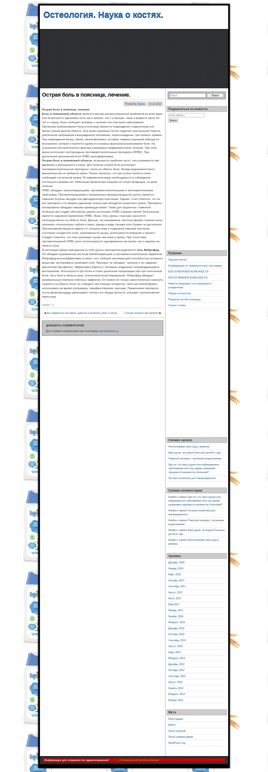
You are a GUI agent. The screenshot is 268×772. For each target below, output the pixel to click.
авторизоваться (109, 331)
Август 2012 (175, 682)
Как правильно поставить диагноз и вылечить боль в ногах (82, 312)
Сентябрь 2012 (177, 676)
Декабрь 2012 (176, 664)
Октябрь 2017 (176, 580)
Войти (171, 724)
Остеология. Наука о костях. (103, 14)
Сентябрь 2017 (177, 586)
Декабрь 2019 (176, 562)
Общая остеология (179, 293)
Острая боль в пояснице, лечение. (86, 95)
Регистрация (175, 718)
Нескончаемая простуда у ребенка (189, 446)
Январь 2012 (175, 700)
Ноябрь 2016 (175, 616)
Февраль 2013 (176, 658)
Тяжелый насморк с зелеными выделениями (194, 458)
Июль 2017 (174, 598)
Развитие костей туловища (184, 299)
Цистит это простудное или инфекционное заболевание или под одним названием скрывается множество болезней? (193, 468)
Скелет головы (177, 305)
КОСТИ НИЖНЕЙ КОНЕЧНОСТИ (187, 277)
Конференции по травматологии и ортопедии (195, 265)
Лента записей (177, 730)
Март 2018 (174, 574)
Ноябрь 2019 (175, 568)
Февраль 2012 (176, 694)
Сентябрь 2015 (177, 640)
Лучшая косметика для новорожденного (192, 478)
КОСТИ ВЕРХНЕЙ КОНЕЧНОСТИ (188, 271)
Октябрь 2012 (176, 670)
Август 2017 (175, 592)
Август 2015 (175, 646)
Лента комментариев (180, 736)
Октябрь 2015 (176, 634)
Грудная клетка (177, 259)
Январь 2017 (175, 610)
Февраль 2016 (176, 622)
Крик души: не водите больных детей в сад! (194, 452)
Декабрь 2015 (176, 628)
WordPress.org (176, 742)
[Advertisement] (134, 58)
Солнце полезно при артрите (141, 312)
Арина (141, 103)
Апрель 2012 (175, 688)
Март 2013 (174, 652)
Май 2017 (174, 604)
